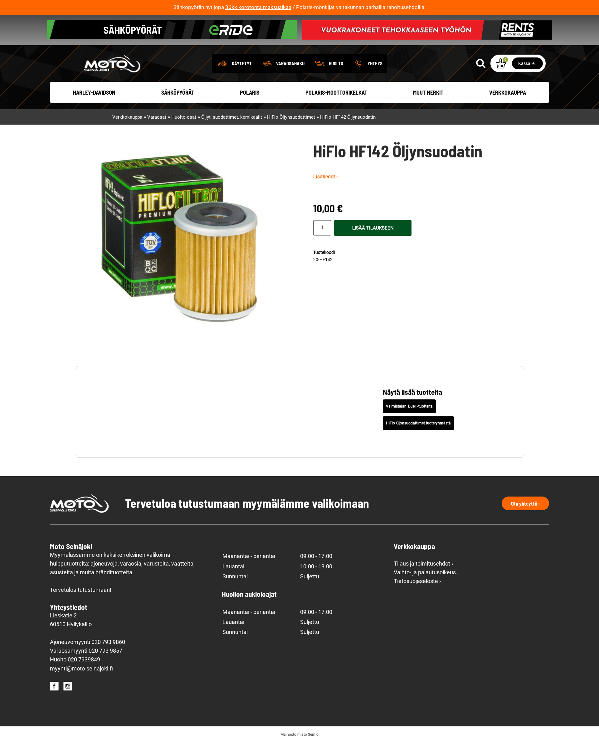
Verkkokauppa (507, 92)
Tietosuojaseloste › (417, 581)
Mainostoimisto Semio (299, 734)
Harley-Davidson (94, 92)
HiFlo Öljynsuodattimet (291, 117)
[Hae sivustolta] (481, 63)
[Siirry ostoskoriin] (501, 63)
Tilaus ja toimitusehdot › (423, 564)
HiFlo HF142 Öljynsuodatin (348, 117)
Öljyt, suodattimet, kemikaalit (231, 117)
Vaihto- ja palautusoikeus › (426, 572)
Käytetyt (242, 63)
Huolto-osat (183, 117)
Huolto (336, 63)
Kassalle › (527, 63)
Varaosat (156, 117)
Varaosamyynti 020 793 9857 (86, 651)
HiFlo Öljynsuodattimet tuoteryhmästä (418, 423)
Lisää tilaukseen (373, 228)
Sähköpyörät (177, 92)
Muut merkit (428, 92)
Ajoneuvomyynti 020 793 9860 (87, 642)
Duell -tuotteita (420, 406)
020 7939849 (84, 659)
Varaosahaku (290, 63)
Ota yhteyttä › (525, 503)
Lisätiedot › (325, 177)
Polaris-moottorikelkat (336, 92)
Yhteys (375, 63)
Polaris (249, 92)
